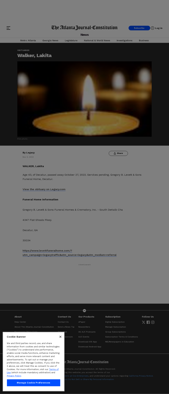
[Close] (60, 336)
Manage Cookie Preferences (33, 382)
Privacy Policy (14, 376)
